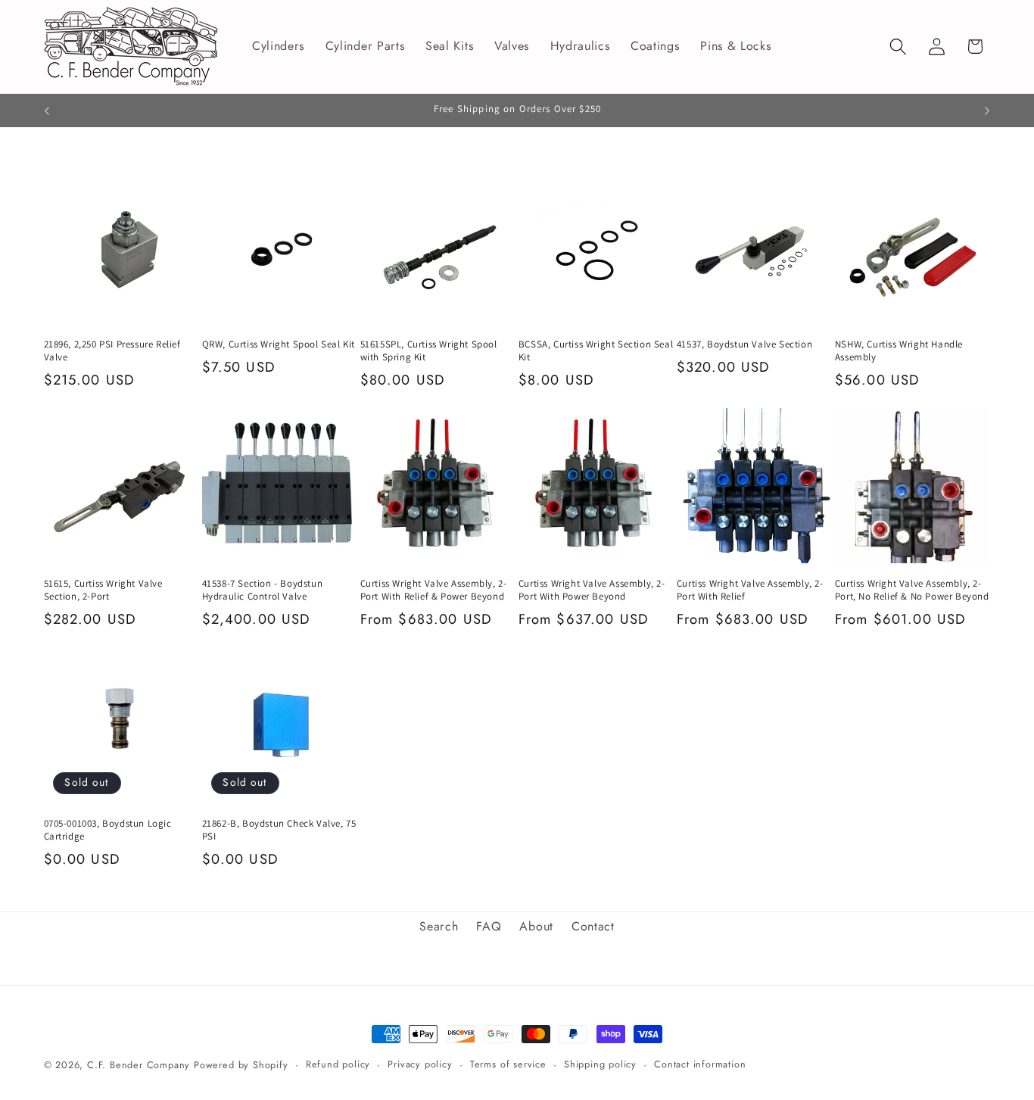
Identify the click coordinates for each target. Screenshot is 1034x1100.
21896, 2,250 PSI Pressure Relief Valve (112, 350)
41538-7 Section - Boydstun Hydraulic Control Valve (262, 590)
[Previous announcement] (47, 110)
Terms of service (508, 1064)
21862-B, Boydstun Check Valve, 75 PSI (279, 830)
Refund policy (338, 1064)
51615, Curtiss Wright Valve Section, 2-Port (103, 590)
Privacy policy (420, 1064)
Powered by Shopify (241, 1065)
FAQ (488, 926)
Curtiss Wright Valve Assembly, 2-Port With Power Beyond (592, 590)
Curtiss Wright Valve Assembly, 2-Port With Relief (750, 590)
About (536, 926)
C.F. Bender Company (138, 1065)
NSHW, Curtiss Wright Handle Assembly (899, 350)
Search (438, 926)
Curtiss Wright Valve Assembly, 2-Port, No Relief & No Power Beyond (912, 590)
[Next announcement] (987, 110)
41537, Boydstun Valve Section (744, 344)
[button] (898, 46)
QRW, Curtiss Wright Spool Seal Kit (278, 344)
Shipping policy (600, 1064)
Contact (593, 926)
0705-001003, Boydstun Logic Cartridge (108, 830)
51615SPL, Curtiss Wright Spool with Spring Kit (428, 350)
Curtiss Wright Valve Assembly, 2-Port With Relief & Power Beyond (433, 590)
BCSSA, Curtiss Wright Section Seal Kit (596, 350)
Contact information (700, 1064)
